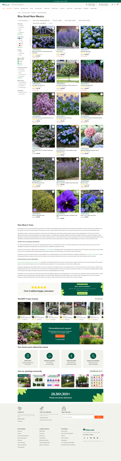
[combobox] (24, 20)
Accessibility (64, 440)
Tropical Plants (55, 8)
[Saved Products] (115, 4)
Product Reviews (21, 442)
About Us (20, 431)
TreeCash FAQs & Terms (44, 442)
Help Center (42, 435)
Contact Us (20, 421)
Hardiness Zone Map (43, 440)
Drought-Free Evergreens (92, 254)
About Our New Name (44, 444)
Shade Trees (47, 8)
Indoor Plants (69, 8)
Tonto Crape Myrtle (49, 249)
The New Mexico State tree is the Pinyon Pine (29, 262)
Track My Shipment (44, 417)
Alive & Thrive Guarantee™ (67, 433)
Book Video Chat (60, 336)
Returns (63, 435)
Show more (20, 33)
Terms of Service (65, 438)
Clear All (50, 23)
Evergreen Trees (24, 8)
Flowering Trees (38, 8)
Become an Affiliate (22, 444)
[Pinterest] (97, 438)
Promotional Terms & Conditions (68, 444)
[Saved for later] (53, 27)
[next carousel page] (103, 308)
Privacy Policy (64, 431)
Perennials (62, 8)
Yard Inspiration (21, 447)
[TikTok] (87, 438)
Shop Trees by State (22, 438)
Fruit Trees (16, 8)
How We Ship (42, 438)
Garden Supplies (78, 8)
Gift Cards (20, 440)
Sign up (99, 417)
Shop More (86, 8)
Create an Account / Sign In (46, 419)
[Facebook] (91, 438)
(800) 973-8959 (61, 339)
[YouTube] (94, 438)
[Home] (6, 5)
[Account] (112, 4)
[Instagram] (84, 438)
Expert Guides (93, 8)
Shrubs (31, 8)
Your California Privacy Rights (67, 442)
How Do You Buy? (82, 293)
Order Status (42, 431)
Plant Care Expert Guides (23, 435)
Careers (19, 433)
